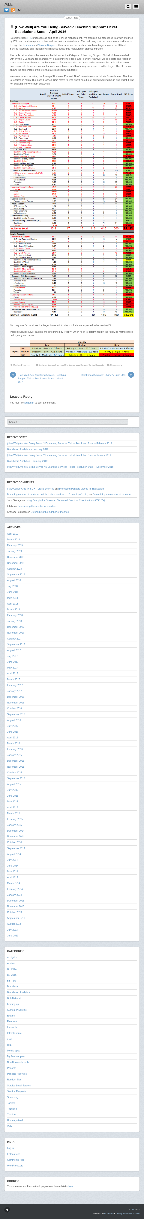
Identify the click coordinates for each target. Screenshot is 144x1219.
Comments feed (15, 1159)
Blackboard (13, 986)
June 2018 (12, 592)
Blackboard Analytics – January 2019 (27, 461)
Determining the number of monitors (111, 494)
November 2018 (15, 563)
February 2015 (15, 819)
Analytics (12, 957)
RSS (19, 10)
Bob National (14, 998)
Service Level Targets (78, 365)
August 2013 (14, 923)
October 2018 (14, 568)
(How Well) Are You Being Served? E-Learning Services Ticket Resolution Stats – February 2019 (59, 443)
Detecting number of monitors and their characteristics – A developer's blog (47, 494)
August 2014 (14, 854)
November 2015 (15, 766)
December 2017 (15, 626)
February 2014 (15, 889)
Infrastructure (14, 1033)
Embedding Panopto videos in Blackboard (81, 488)
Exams (11, 1015)
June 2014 (12, 865)
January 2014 (14, 894)
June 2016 (12, 731)
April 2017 (12, 673)
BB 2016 (11, 974)
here (70, 1186)
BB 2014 (11, 969)
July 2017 (12, 656)
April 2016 (12, 737)
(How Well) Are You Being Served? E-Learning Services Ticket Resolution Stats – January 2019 (59, 455)
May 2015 (12, 801)
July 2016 (12, 726)
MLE (133, 1210)
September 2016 (16, 714)
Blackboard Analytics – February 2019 (27, 449)
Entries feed (13, 1154)
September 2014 (16, 848)
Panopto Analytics (17, 1073)
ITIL (29, 37)
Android (11, 963)
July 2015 (12, 790)
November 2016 (15, 702)
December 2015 (15, 760)
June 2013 (12, 935)
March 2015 (13, 813)
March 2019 (13, 539)
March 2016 (13, 743)
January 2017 (14, 691)
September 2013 (16, 918)
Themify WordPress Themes (128, 1213)
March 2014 (13, 883)
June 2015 (12, 795)
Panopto (11, 1068)
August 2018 (14, 580)
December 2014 (15, 830)
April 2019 (12, 533)
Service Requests (48, 45)
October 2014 (14, 842)
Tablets (11, 1103)
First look (12, 1021)
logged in (29, 402)
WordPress (109, 1213)
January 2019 (14, 551)
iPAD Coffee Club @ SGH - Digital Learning (30, 488)
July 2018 (12, 586)
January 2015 (14, 825)
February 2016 (15, 749)
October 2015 (14, 772)
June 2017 (12, 661)
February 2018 (15, 615)
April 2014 (12, 877)
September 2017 (16, 644)
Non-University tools (18, 1062)
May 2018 (12, 598)
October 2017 (14, 638)
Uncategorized (15, 1120)
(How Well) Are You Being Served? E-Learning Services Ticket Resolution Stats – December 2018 (60, 466)
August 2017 (14, 650)
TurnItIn (11, 1114)
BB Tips (11, 980)
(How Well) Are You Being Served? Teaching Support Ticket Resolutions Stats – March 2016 (39, 378)
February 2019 (15, 545)
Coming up (13, 1004)
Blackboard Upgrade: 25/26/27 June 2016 (106, 374)
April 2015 (12, 807)
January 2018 (14, 621)
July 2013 (12, 929)
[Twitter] (6, 10)
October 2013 (14, 912)
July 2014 (12, 859)
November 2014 (15, 836)
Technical (12, 1108)
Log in (10, 1148)
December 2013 (15, 900)
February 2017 (15, 685)
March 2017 (13, 679)
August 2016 (14, 720)
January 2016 (14, 755)
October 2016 (14, 708)
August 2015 (14, 784)
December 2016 (15, 696)
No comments (116, 365)
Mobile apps (13, 1050)
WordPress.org (15, 1165)
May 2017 (12, 667)
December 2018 (15, 557)
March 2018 (13, 609)
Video (10, 1126)
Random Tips (14, 1079)
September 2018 (16, 574)
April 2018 (12, 603)
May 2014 (12, 871)
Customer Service (46, 365)
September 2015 (16, 778)
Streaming (12, 1097)
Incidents (28, 45)
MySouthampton (16, 1056)
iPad (9, 1039)
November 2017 (15, 632)
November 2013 (15, 906)
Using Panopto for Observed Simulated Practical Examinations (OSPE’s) (65, 500)
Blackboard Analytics (18, 992)
